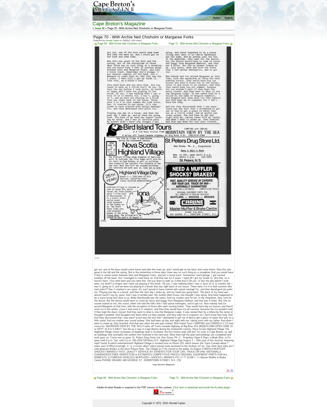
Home (216, 17)
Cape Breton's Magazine (119, 23)
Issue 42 (99, 28)
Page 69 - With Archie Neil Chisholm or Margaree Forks (128, 43)
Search (228, 17)
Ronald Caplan (112, 40)
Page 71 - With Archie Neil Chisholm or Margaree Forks (199, 43)
